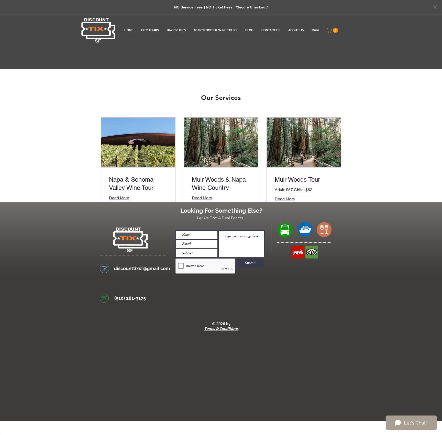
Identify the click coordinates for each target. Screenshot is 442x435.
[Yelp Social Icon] (297, 252)
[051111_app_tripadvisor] (311, 252)
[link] (138, 183)
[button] (333, 30)
